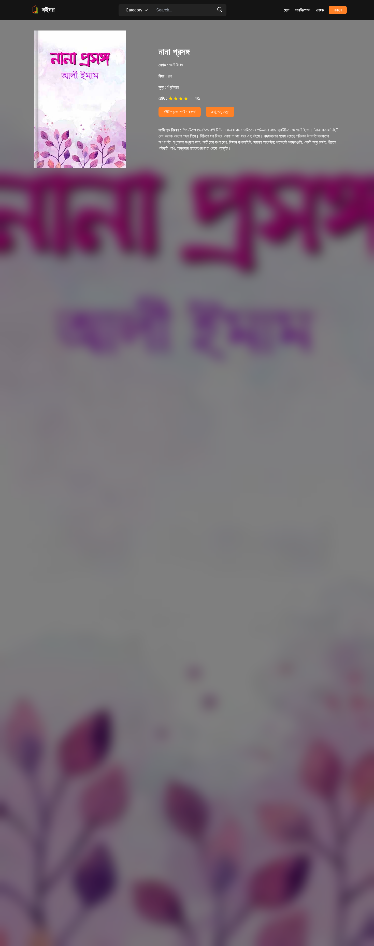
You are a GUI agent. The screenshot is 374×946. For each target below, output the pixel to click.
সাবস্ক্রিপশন (302, 10)
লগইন (338, 10)
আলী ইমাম (171, 65)
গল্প (165, 76)
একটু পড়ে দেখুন (220, 112)
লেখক (320, 10)
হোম (286, 10)
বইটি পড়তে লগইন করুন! (180, 112)
